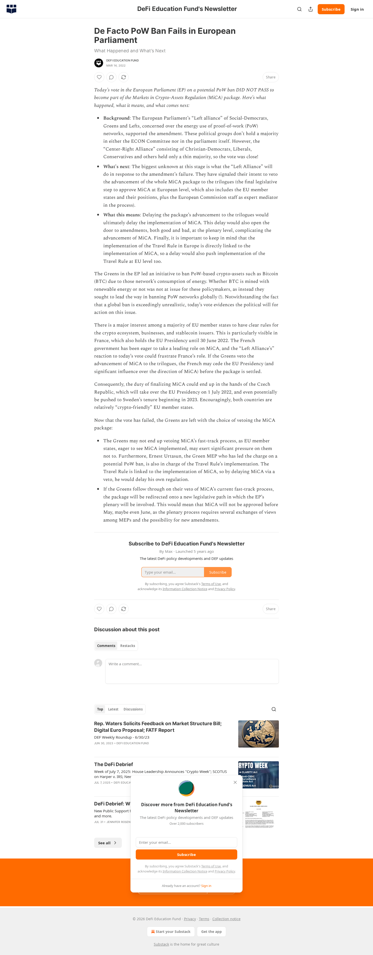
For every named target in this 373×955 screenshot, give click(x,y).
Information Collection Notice (185, 871)
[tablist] (116, 646)
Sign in (357, 9)
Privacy (190, 918)
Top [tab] (100, 709)
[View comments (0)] (111, 77)
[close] (235, 782)
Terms (204, 918)
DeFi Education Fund (122, 60)
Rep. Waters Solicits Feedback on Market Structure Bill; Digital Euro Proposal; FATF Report (158, 727)
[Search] (299, 9)
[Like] (99, 77)
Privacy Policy (225, 871)
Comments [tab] (106, 645)
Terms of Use (211, 866)
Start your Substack (173, 931)
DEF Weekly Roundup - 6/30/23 (121, 737)
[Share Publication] (311, 9)
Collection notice (226, 918)
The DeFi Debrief (113, 764)
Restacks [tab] (127, 645)
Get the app (211, 931)
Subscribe (331, 9)
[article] (186, 736)
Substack (161, 944)
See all (104, 842)
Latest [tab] (113, 709)
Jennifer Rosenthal (122, 822)
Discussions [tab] (133, 709)
